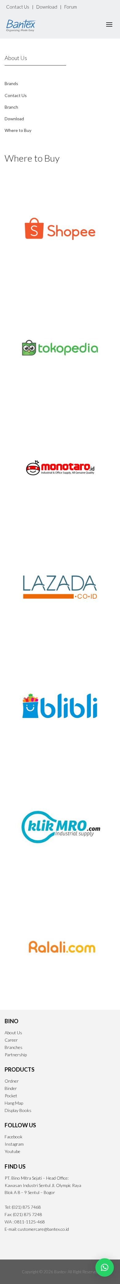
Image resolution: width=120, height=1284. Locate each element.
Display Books (18, 1110)
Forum (70, 6)
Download (46, 6)
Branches (13, 1047)
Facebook (13, 1136)
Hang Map (14, 1103)
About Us (13, 1032)
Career (11, 1040)
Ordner (12, 1081)
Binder (11, 1088)
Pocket (11, 1095)
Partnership (16, 1054)
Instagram (14, 1144)
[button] (104, 1267)
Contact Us (17, 6)
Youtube (12, 1151)
